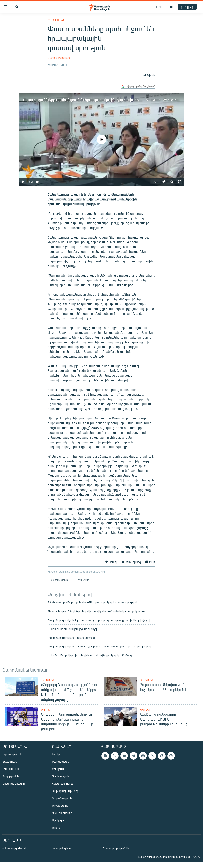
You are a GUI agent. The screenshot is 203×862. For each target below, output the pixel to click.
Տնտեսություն (60, 776)
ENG (159, 7)
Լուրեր (56, 754)
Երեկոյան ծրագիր (13, 783)
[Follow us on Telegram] (133, 756)
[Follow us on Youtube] (124, 756)
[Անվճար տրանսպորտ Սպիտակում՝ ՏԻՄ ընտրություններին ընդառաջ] (120, 716)
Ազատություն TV (12, 754)
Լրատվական (10, 769)
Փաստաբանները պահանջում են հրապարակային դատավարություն (86, 99)
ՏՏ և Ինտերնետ (62, 813)
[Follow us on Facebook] (105, 756)
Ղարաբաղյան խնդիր (65, 791)
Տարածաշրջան (62, 798)
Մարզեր (145, 709)
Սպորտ (45, 709)
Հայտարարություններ (116, 848)
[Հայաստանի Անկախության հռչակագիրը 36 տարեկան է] (120, 686)
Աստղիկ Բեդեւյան (59, 57)
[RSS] (152, 756)
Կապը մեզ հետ (62, 848)
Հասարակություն (62, 783)
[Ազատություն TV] (172, 7)
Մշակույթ (58, 820)
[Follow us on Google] (171, 756)
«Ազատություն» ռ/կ (14, 848)
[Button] (149, 75)
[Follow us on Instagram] (143, 756)
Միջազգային (60, 805)
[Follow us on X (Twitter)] (114, 756)
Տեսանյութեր (10, 761)
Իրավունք (56, 20)
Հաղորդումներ (11, 776)
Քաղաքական (60, 761)
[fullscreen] (180, 182)
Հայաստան (48, 680)
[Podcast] (161, 756)
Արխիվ (56, 827)
